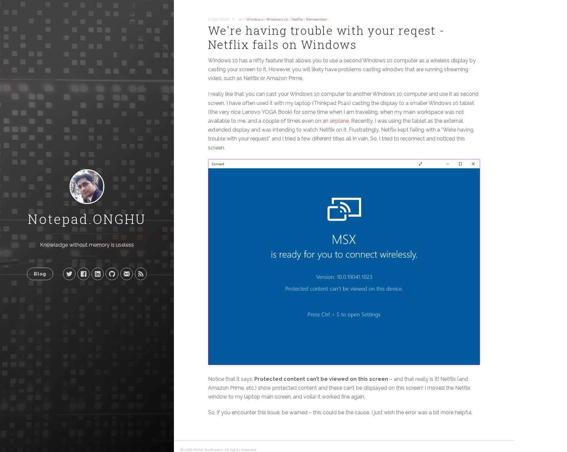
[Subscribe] (141, 274)
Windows (254, 19)
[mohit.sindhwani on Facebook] (83, 274)
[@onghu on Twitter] (69, 274)
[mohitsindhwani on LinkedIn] (98, 274)
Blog (40, 274)
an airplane (336, 121)
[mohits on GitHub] (112, 274)
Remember (316, 19)
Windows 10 (277, 19)
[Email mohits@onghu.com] (126, 274)
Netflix (297, 19)
